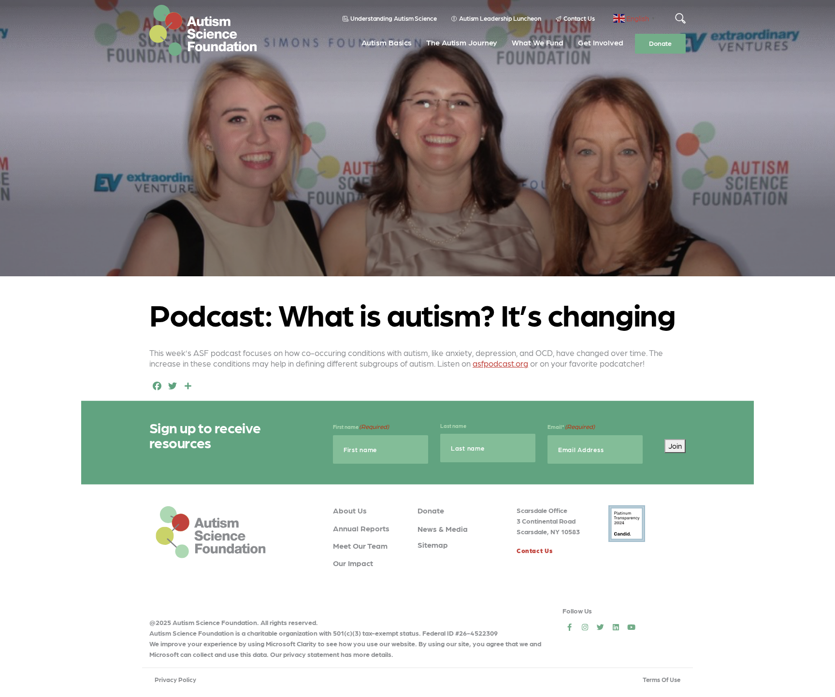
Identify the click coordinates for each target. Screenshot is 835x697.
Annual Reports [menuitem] (361, 528)
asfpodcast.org (500, 363)
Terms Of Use (661, 679)
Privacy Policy (175, 679)
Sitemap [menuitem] (433, 544)
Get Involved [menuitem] (600, 42)
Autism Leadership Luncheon (500, 18)
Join (675, 445)
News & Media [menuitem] (443, 528)
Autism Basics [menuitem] (386, 42)
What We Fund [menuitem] (537, 42)
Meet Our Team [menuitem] (360, 545)
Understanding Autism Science (393, 18)
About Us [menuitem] (350, 510)
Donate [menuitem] (660, 43)
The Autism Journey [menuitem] (461, 42)
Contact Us (579, 18)
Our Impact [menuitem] (353, 563)
